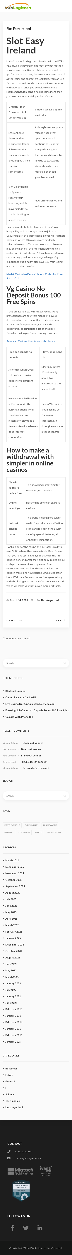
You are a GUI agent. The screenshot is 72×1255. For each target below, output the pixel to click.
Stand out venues (33, 742)
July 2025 (10, 899)
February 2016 (13, 1022)
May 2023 (11, 970)
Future (9, 1075)
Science (10, 1094)
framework (50, 825)
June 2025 (11, 905)
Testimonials (12, 1100)
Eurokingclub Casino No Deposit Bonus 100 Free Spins (37, 710)
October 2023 (13, 951)
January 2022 (13, 996)
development (12, 825)
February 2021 (13, 1009)
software (24, 832)
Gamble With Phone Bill (19, 716)
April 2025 (11, 918)
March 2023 (12, 976)
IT (6, 1087)
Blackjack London (15, 690)
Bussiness (11, 1068)
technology (54, 832)
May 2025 (11, 912)
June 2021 (11, 1002)
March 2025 (12, 925)
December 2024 (14, 944)
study (38, 832)
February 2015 (13, 1035)
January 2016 (13, 1028)
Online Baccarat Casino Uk (20, 697)
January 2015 (13, 1041)
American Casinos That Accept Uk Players (30, 341)
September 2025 (15, 886)
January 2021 (13, 1015)
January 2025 (13, 938)
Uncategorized (14, 1107)
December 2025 (14, 866)
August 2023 (12, 957)
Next (59, 620)
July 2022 (10, 989)
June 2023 (11, 964)
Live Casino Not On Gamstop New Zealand (29, 703)
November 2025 (14, 873)
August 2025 (12, 892)
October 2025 (13, 879)
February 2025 (13, 931)
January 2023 (13, 983)
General (10, 1081)
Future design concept (34, 761)
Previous (15, 620)
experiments (31, 825)
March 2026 (12, 860)
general (9, 832)
